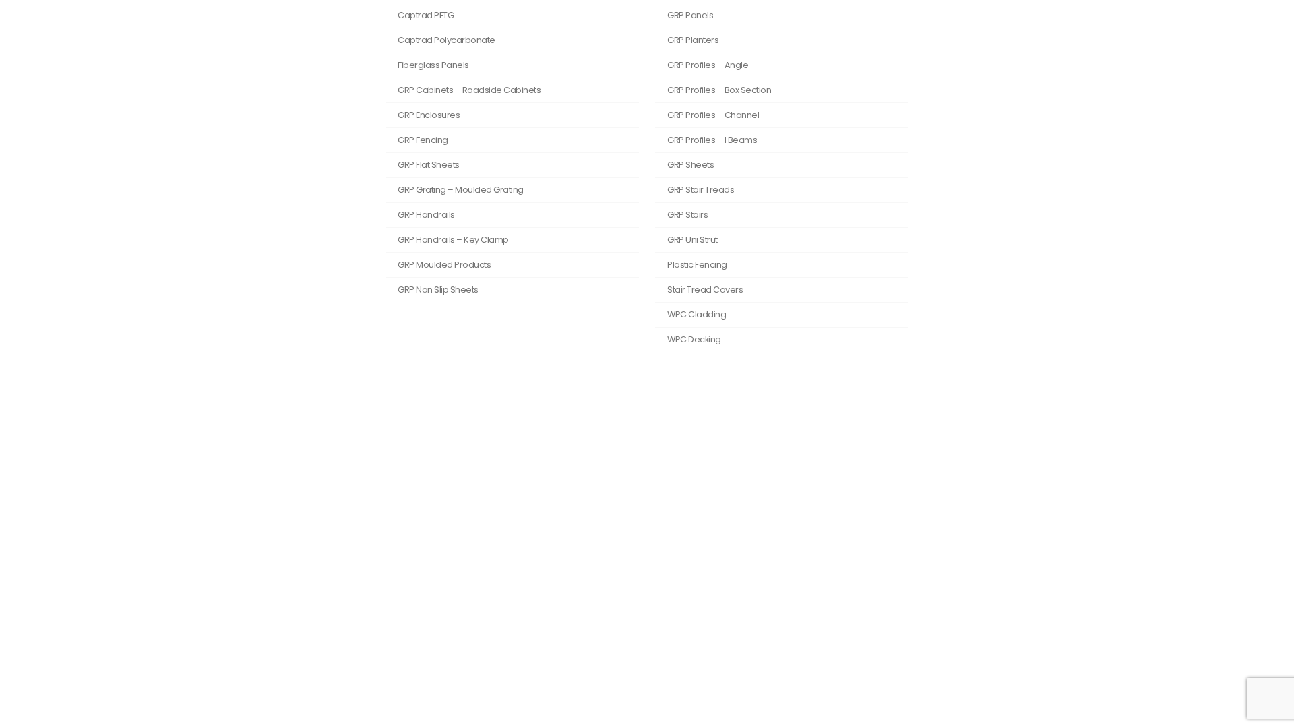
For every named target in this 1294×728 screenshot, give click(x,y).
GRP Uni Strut (692, 239)
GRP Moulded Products (444, 264)
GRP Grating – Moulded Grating (461, 189)
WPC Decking (694, 339)
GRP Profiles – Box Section (719, 90)
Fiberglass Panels (433, 65)
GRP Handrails (426, 214)
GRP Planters (692, 40)
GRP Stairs (687, 214)
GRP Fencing (423, 140)
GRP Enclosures (429, 115)
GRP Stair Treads (700, 189)
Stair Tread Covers (705, 289)
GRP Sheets (690, 165)
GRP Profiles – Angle (707, 65)
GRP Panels (690, 15)
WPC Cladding (696, 314)
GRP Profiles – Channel (713, 115)
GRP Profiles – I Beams (712, 140)
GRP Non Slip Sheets (438, 289)
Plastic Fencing (697, 264)
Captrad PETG (426, 15)
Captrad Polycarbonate (446, 40)
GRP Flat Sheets (429, 165)
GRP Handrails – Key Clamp (453, 239)
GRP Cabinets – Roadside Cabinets (469, 90)
